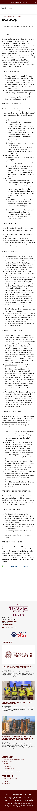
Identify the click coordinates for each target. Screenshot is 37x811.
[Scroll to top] (34, 809)
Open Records (13, 805)
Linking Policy (21, 805)
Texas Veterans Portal (16, 798)
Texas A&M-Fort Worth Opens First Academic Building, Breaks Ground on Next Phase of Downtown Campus (17, 738)
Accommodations (24, 806)
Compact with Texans (19, 802)
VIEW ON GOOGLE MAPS (9, 621)
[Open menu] (35, 2)
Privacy (6, 805)
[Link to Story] (18, 654)
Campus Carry (9, 803)
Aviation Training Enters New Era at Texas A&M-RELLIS (17, 702)
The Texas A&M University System (14, 2)
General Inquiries (7, 624)
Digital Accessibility (13, 806)
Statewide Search (18, 797)
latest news (7, 642)
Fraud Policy (29, 805)
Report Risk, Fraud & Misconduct (23, 803)
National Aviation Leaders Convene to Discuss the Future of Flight (18, 666)
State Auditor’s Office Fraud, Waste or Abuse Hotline (18, 800)
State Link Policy (27, 798)
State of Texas (8, 797)
